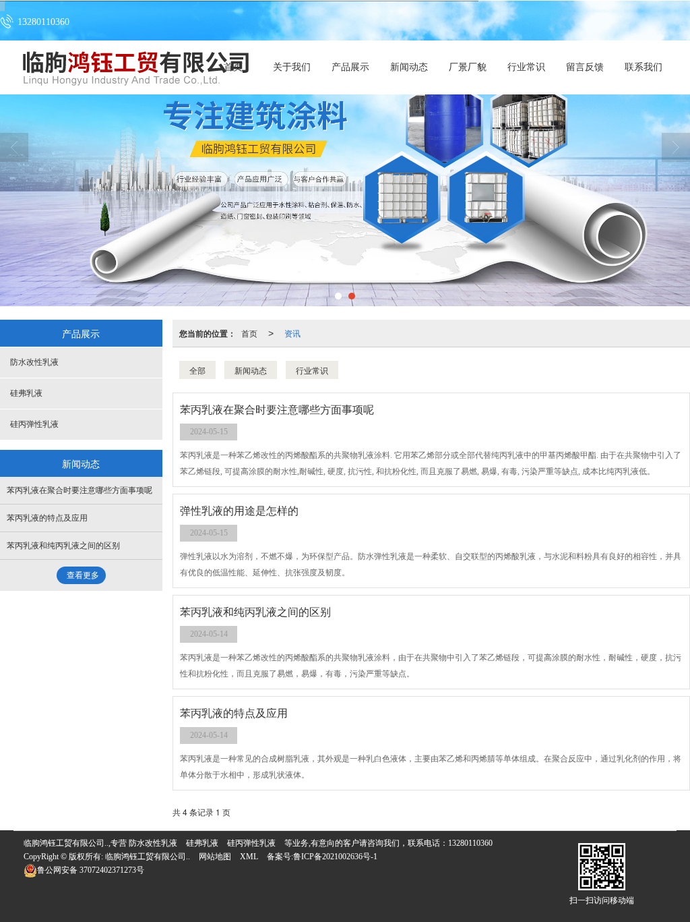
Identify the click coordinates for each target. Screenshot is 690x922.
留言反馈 (585, 67)
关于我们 (292, 67)
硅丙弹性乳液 (34, 424)
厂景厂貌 (468, 67)
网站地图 (215, 856)
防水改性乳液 (34, 362)
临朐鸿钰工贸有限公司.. (147, 856)
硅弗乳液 (26, 393)
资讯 (292, 333)
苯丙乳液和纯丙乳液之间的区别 (63, 545)
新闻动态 (409, 67)
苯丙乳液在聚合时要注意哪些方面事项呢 (79, 490)
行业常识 (526, 67)
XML (249, 856)
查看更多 (83, 575)
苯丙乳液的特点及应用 (47, 518)
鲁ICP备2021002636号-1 (335, 856)
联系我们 (643, 67)
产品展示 (350, 67)
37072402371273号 (90, 870)
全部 (197, 370)
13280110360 (470, 843)
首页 (249, 333)
